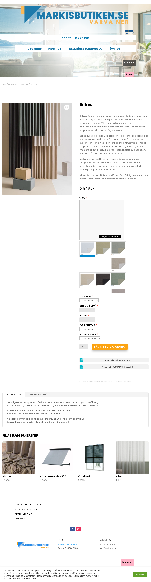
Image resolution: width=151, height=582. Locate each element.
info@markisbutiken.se (69, 544)
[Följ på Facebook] (72, 529)
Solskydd (127, 382)
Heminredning (118, 382)
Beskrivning (14, 394)
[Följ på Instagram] (78, 529)
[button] (66, 107)
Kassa (66, 38)
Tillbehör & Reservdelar (85, 49)
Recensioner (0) (39, 394)
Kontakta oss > (26, 509)
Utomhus (35, 49)
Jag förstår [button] (140, 574)
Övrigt (115, 49)
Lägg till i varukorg (109, 346)
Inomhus (54, 49)
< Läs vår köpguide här (117, 360)
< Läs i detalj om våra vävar (117, 366)
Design (104, 382)
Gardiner (23, 84)
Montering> (24, 513)
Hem (4, 84)
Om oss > (21, 518)
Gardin (110, 382)
